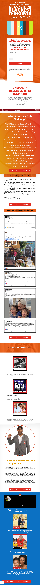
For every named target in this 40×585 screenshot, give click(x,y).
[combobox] (11, 59)
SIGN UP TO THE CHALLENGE (19, 171)
